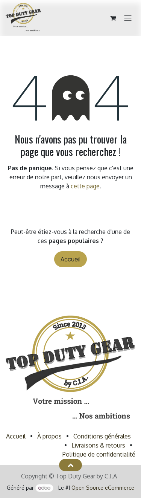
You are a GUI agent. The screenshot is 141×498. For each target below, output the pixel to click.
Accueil (70, 259)
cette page (85, 186)
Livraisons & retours (98, 445)
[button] (70, 465)
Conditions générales (102, 436)
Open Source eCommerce (102, 487)
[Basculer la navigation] (127, 18)
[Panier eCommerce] (112, 18)
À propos (49, 436)
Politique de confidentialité (98, 454)
